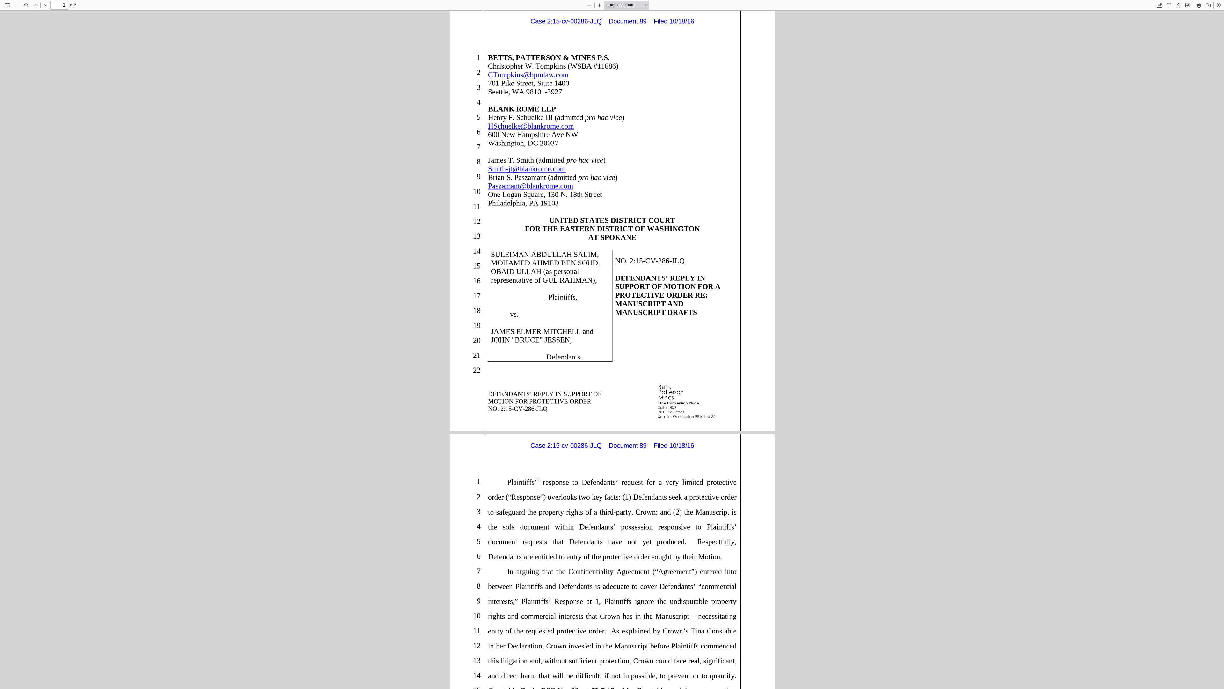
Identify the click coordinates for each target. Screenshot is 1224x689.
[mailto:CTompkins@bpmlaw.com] (527, 74)
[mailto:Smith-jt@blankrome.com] (526, 168)
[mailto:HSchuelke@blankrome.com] (530, 126)
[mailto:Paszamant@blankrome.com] (529, 186)
